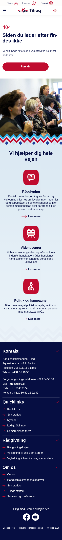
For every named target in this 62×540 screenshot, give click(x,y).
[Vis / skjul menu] (4, 10)
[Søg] (55, 10)
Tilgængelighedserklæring (31, 528)
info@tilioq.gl (17, 383)
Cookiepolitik (9, 528)
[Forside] (29, 10)
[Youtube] (35, 517)
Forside (25, 66)
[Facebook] (26, 517)
